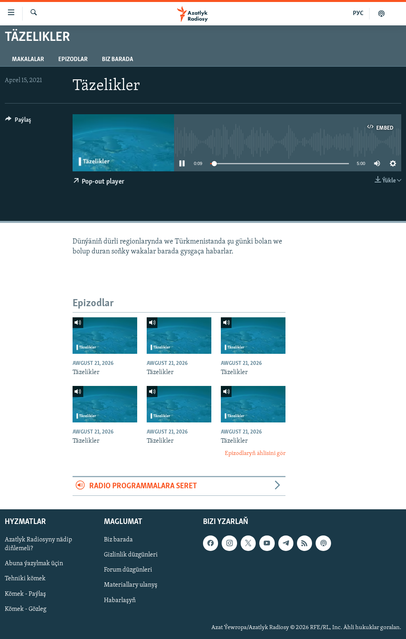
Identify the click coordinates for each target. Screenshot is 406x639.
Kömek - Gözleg (25, 609)
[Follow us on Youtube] (266, 543)
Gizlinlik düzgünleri (131, 555)
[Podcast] (323, 543)
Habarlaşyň (120, 600)
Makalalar (28, 59)
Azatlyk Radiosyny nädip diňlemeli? (38, 544)
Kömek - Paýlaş (25, 594)
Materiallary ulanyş (130, 585)
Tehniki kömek (25, 579)
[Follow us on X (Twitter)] (248, 543)
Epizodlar (73, 59)
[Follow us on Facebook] (210, 543)
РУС (358, 13)
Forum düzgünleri (128, 570)
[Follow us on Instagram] (229, 543)
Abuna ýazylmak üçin (34, 564)
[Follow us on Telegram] (285, 543)
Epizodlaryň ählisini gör (255, 454)
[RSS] (304, 543)
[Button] (18, 121)
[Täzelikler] (105, 335)
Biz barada (117, 59)
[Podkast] (381, 13)
